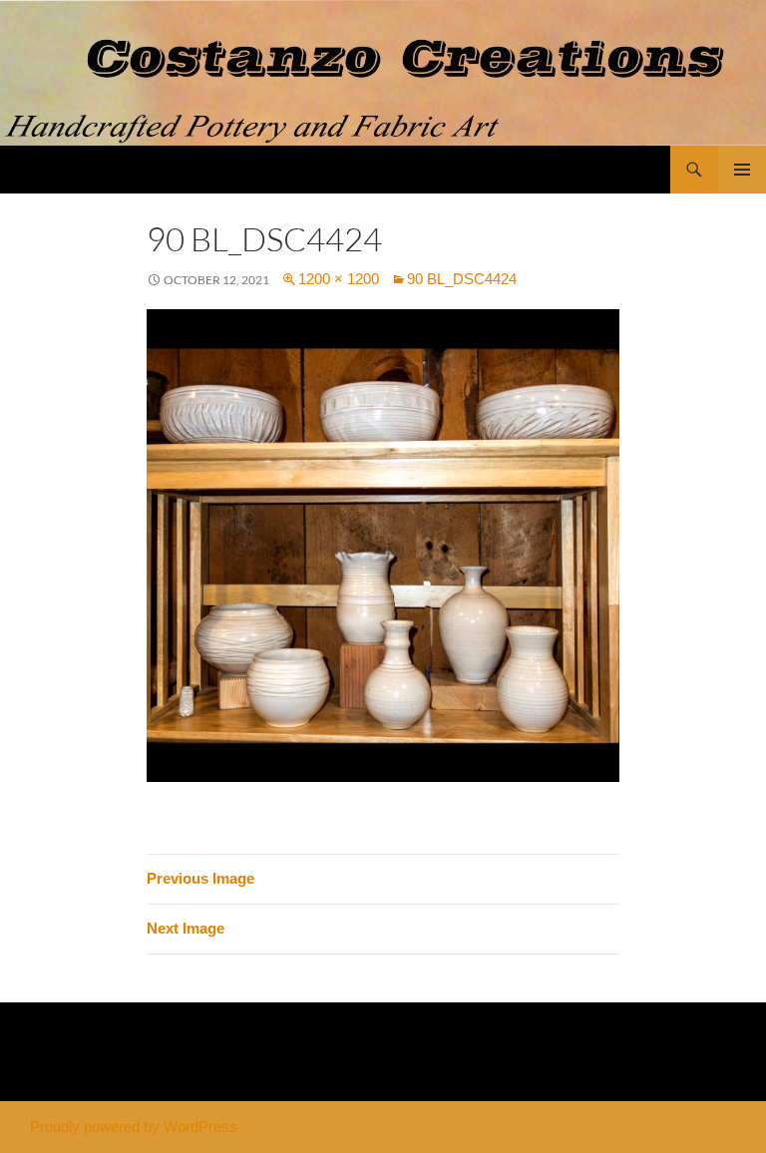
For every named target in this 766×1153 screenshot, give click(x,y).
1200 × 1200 (338, 278)
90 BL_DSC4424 (462, 278)
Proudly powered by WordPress (133, 1126)
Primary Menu (742, 169)
